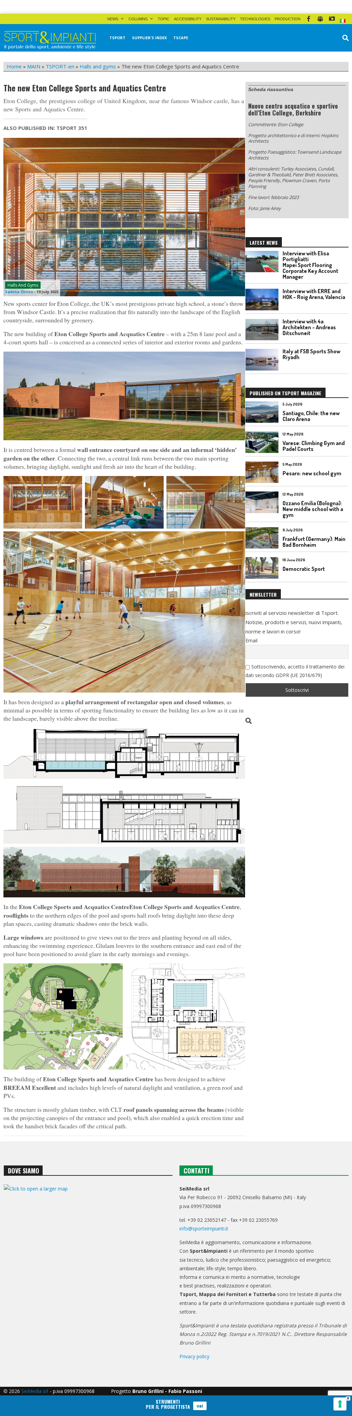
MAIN (33, 66)
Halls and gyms (98, 66)
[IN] (320, 19)
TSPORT (117, 37)
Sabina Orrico (19, 291)
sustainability (220, 19)
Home (14, 66)
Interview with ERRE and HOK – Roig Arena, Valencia (314, 294)
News (112, 19)
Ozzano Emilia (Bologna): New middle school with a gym (313, 509)
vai (200, 1406)
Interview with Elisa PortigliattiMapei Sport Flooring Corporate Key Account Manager (310, 265)
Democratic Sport (304, 568)
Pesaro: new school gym (312, 473)
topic (163, 19)
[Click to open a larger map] (88, 1250)
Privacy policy (194, 1356)
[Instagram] (332, 19)
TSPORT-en (60, 66)
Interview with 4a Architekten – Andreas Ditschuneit (309, 327)
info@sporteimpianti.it (203, 1228)
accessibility (187, 19)
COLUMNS (138, 19)
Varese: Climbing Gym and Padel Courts (314, 446)
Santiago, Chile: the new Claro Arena (311, 416)
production (287, 19)
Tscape (180, 37)
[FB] (309, 19)
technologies (255, 19)
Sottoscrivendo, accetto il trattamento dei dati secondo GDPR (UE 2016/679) (294, 670)
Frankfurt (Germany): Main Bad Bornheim (314, 541)
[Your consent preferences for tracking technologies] (339, 1404)
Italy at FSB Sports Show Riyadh (311, 354)
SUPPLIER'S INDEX (149, 37)
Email (251, 640)
